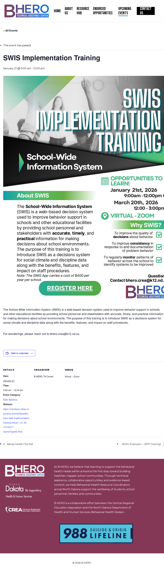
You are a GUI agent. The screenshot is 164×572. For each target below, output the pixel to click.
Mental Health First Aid (19, 444)
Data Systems (10, 399)
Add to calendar (20, 353)
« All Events (10, 30)
